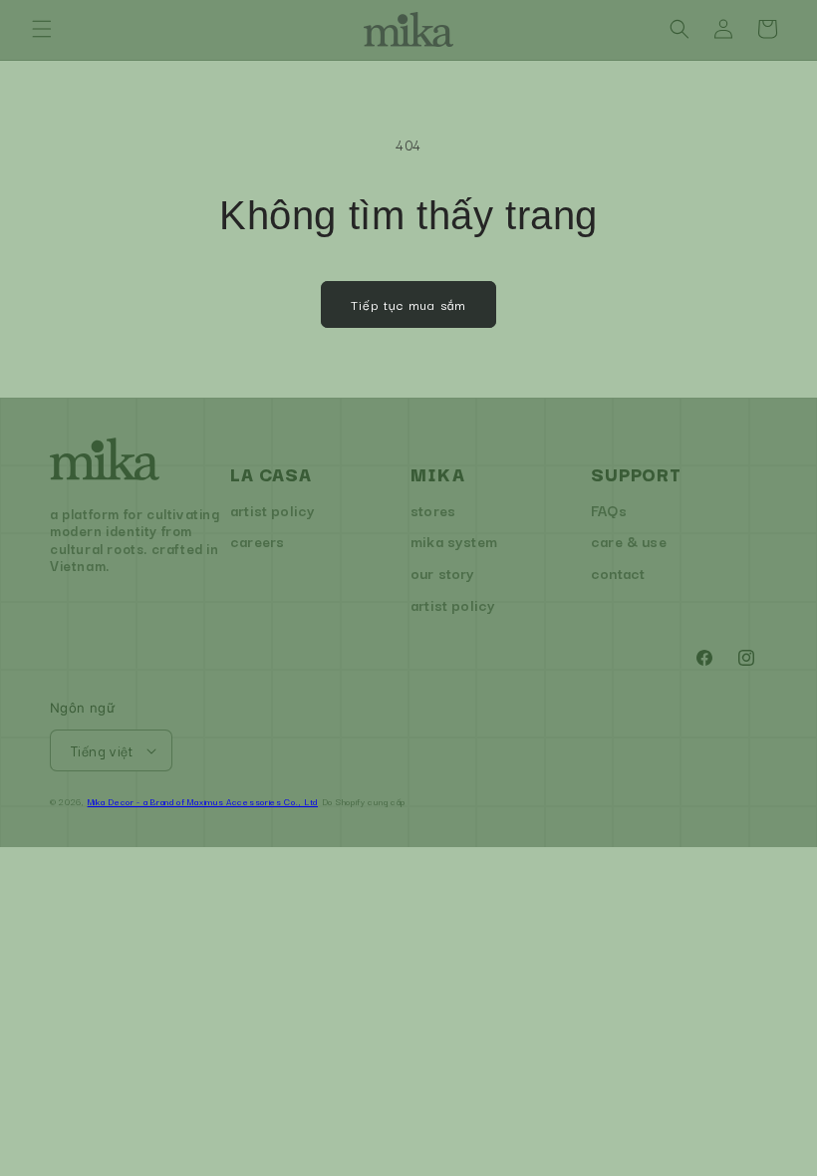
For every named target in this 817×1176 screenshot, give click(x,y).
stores (432, 509)
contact (618, 572)
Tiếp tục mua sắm (408, 304)
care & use (629, 540)
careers (257, 540)
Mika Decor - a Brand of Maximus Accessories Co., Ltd (203, 801)
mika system (453, 540)
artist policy (272, 509)
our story (442, 572)
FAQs (609, 509)
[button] (42, 29)
